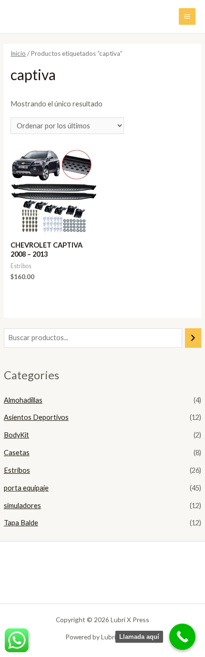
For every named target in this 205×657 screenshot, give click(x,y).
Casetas (17, 452)
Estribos (17, 470)
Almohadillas (23, 400)
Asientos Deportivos (36, 417)
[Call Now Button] (182, 637)
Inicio (18, 53)
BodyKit (16, 435)
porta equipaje (26, 488)
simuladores (22, 505)
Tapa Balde (21, 523)
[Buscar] (193, 337)
